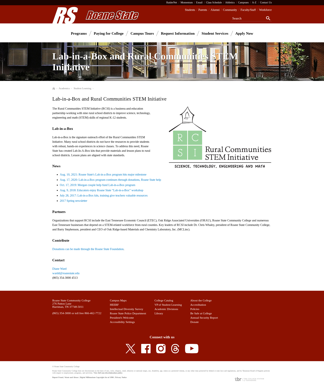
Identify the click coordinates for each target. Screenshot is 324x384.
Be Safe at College (201, 313)
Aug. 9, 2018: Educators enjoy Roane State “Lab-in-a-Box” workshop (101, 190)
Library (158, 313)
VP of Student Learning (168, 304)
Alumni (215, 9)
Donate (194, 321)
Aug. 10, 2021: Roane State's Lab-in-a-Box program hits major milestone (103, 174)
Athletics (230, 2)
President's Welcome (122, 317)
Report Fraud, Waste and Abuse (65, 377)
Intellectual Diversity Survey (126, 309)
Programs (79, 33)
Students (190, 9)
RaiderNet (171, 2)
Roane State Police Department (128, 313)
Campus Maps (118, 300)
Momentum (187, 2)
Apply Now (244, 33)
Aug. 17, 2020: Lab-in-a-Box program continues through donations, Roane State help (110, 179)
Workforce (265, 9)
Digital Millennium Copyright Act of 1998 (97, 377)
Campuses (243, 2)
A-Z (254, 2)
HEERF (114, 304)
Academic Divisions (166, 309)
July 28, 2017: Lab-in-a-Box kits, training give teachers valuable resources (104, 195)
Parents (202, 9)
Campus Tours (142, 33)
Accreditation (198, 304)
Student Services (215, 33)
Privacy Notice (121, 377)
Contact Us (266, 2)
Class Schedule (214, 2)
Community (230, 9)
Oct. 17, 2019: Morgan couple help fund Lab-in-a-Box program (97, 185)
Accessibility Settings (122, 321)
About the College (201, 300)
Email (199, 2)
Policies (194, 309)
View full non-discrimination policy (108, 373)
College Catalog (163, 300)
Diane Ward (59, 268)
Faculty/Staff (248, 9)
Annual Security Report (204, 317)
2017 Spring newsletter (73, 200)
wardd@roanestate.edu (66, 273)
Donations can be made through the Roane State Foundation (88, 249)
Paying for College (109, 33)
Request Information (178, 33)
